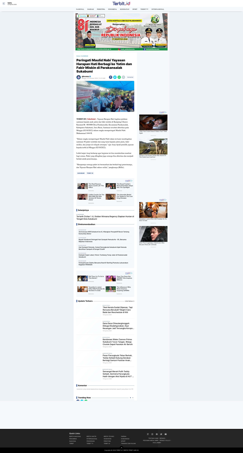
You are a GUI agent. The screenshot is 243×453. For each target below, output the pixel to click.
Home (78, 56)
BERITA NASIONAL (75, 436)
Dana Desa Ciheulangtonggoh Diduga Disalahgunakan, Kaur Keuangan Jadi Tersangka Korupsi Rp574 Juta (118, 326)
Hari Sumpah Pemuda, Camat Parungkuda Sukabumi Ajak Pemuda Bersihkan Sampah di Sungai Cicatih (102, 248)
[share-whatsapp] (119, 77)
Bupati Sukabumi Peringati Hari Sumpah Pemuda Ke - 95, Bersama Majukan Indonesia (102, 240)
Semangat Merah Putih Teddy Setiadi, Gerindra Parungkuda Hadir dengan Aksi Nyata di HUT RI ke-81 (118, 374)
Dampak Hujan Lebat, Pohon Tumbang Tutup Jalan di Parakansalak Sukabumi (103, 256)
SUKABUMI (80, 173)
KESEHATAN (124, 9)
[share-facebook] (110, 77)
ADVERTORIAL (108, 353)
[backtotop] (121, 448)
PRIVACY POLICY (165, 440)
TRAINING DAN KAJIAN (128, 443)
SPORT (135, 9)
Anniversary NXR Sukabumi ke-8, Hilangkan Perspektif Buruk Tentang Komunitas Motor (104, 233)
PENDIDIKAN (91, 441)
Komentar (130, 77)
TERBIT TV (144, 9)
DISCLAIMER (157, 442)
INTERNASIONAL (158, 9)
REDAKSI (162, 438)
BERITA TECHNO (109, 436)
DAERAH (90, 9)
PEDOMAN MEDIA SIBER (150, 440)
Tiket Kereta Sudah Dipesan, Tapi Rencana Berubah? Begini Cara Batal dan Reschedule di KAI (118, 309)
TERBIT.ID (90, 173)
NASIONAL (80, 9)
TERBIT (71, 443)
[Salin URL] (123, 77)
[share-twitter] (115, 77)
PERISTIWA (101, 9)
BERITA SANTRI (91, 436)
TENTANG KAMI (153, 438)
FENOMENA (112, 9)
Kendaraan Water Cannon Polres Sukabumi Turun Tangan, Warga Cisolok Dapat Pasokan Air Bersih (118, 341)
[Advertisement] (153, 80)
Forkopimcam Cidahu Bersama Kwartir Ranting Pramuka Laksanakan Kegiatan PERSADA (103, 264)
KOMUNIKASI (125, 439)
